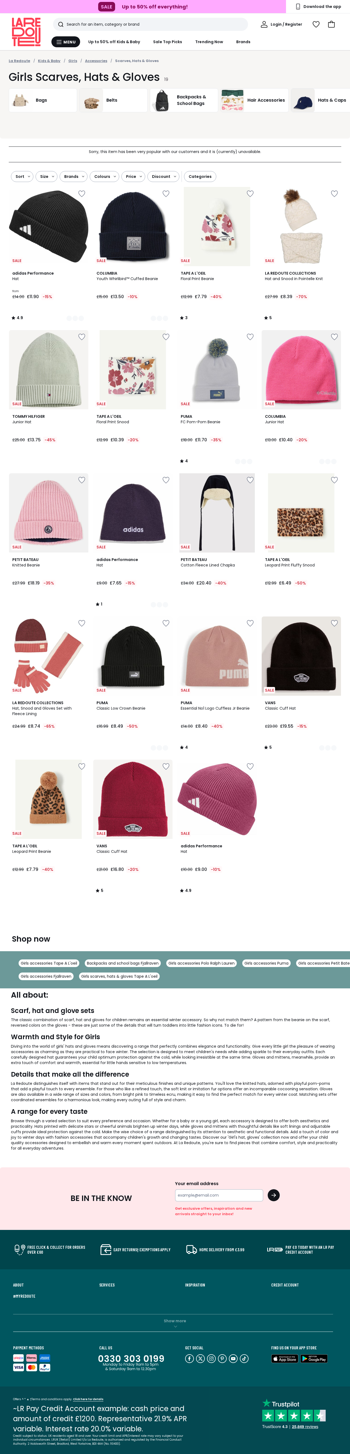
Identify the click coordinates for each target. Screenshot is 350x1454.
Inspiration (195, 1284)
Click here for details (88, 1399)
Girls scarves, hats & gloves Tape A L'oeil (119, 976)
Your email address (196, 1183)
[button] (331, 24)
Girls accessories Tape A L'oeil (49, 963)
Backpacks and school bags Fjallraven (123, 963)
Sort (20, 176)
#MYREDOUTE (24, 1296)
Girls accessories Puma (266, 963)
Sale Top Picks (167, 42)
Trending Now (209, 42)
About (18, 1284)
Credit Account (285, 1284)
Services (107, 1284)
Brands (243, 42)
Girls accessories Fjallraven (46, 976)
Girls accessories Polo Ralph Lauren (201, 963)
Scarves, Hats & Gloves (137, 60)
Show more (175, 1321)
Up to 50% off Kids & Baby (114, 42)
